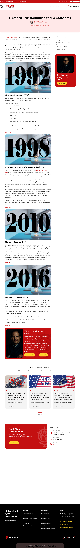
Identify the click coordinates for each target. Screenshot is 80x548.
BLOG (49, 6)
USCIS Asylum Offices (45, 518)
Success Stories (63, 1)
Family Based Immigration (28, 513)
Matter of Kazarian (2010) (61, 46)
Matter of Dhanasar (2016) (61, 49)
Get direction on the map (66, 521)
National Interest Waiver (11, 37)
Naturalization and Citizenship (29, 516)
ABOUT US (26, 6)
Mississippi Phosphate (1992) (61, 40)
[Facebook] (64, 537)
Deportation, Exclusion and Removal (30, 525)
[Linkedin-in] (73, 537)
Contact (43, 525)
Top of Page (8, 132)
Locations (43, 6)
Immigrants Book (44, 521)
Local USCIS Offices (45, 516)
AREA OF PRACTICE (34, 6)
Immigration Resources (46, 523)
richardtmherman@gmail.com (9, 1)
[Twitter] (69, 537)
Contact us (56, 6)
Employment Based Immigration (30, 518)
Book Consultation (45, 513)
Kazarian (11, 247)
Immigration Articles (36, 25)
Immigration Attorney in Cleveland (48, 528)
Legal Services (26, 523)
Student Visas (26, 521)
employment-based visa (14, 46)
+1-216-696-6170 (23, 1)
